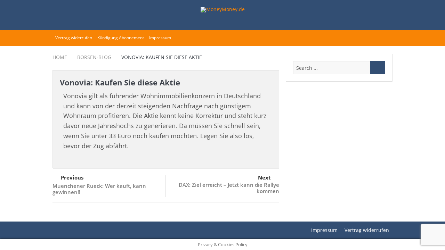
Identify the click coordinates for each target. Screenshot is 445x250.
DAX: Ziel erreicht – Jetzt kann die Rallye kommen (229, 187)
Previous (72, 177)
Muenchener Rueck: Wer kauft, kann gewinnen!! (99, 188)
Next (264, 177)
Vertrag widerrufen (73, 38)
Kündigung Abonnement (120, 38)
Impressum (160, 38)
